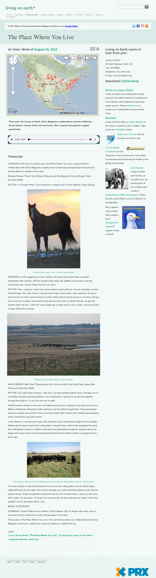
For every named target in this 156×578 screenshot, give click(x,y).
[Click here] (130, 81)
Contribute (136, 168)
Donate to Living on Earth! (119, 90)
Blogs (60, 15)
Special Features (48, 15)
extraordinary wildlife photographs (121, 195)
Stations (69, 15)
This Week (19, 15)
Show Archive (32, 15)
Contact (17, 562)
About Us (88, 15)
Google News (71, 26)
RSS (25, 562)
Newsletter (10, 17)
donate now (132, 105)
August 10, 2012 (45, 49)
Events (79, 15)
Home (8, 15)
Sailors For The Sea (127, 134)
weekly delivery (135, 122)
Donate (99, 15)
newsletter (120, 129)
